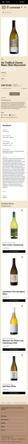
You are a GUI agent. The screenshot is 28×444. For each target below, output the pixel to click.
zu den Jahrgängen (14, 251)
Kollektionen (9, 402)
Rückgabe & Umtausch (16, 441)
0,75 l (4, 81)
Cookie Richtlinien (21, 439)
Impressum (3, 439)
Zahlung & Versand (5, 441)
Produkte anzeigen (6, 206)
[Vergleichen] (22, 210)
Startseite (3, 402)
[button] (21, 7)
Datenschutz (13, 439)
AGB (8, 439)
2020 (4, 75)
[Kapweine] (13, 7)
